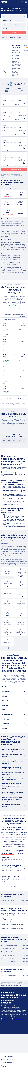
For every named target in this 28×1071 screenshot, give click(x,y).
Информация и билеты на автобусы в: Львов (12, 925)
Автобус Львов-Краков (7, 900)
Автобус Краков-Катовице (8, 975)
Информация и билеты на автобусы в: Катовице (12, 929)
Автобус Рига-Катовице (7, 948)
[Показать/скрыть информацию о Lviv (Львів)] (25, 859)
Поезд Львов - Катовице (8, 922)
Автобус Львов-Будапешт (8, 958)
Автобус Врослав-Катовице (8, 952)
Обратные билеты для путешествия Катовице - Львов (12, 918)
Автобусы (12, 982)
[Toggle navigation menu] (26, 2)
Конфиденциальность (7, 1062)
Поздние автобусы (19, 397)
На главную (4, 982)
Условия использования (8, 1059)
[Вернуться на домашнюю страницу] (4, 2)
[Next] (24, 84)
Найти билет (7, 196)
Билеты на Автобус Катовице (16, 984)
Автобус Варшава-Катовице (9, 945)
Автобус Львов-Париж (7, 955)
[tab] (7, 90)
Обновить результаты (13, 308)
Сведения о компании (7, 1056)
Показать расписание (7, 214)
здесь (14, 404)
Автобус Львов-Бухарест (8, 961)
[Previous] (4, 435)
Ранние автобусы (8, 397)
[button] (8, 24)
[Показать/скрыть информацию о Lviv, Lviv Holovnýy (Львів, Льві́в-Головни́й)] (25, 879)
